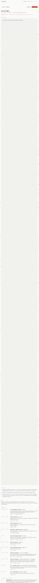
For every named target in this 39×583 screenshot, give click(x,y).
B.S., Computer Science (23, 565)
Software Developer (19, 552)
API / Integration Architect (17, 509)
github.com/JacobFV (19, 14)
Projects (25, 1)
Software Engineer (16, 516)
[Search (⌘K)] (35, 1)
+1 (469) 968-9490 (12, 14)
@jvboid (24, 14)
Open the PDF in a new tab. (18, 20)
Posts (29, 1)
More (31, 1)
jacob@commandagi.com (4, 14)
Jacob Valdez (3, 1)
